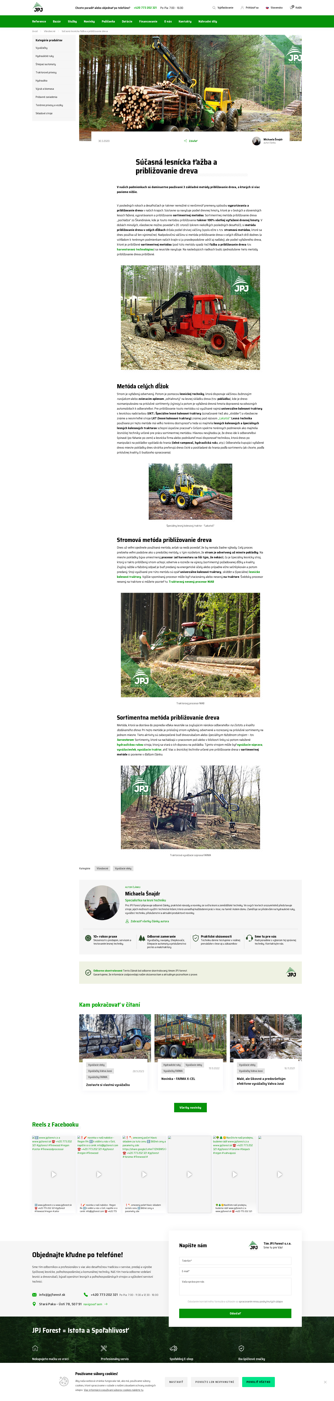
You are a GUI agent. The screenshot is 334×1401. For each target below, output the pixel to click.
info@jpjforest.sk (52, 1295)
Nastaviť (176, 1382)
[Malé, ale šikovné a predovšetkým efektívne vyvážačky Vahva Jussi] (266, 1038)
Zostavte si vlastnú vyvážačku (108, 1084)
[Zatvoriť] (325, 1382)
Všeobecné (49, 31)
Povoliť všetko (258, 1382)
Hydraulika (41, 81)
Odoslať (235, 1313)
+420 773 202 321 (145, 8)
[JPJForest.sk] (37, 7)
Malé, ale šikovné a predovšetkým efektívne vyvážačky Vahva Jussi (261, 1081)
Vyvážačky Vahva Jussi (100, 1071)
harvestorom (125, 739)
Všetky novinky (190, 1107)
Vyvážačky (41, 48)
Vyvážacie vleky (123, 868)
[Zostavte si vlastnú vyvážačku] (115, 1038)
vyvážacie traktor (149, 749)
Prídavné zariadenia (46, 97)
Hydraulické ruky (45, 56)
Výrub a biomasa (45, 89)
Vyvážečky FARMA (97, 1077)
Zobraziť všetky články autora (150, 921)
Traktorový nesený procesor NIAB (191, 581)
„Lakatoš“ (224, 418)
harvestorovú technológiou (135, 249)
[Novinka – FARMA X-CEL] (190, 1038)
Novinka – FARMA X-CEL (178, 1078)
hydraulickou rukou (130, 744)
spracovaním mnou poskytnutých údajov (261, 1301)
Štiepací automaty (46, 64)
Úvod (35, 31)
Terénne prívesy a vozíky (49, 105)
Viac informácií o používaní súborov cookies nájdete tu (113, 1390)
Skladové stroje (44, 113)
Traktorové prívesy (46, 72)
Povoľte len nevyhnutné (214, 1382)
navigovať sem (92, 1304)
